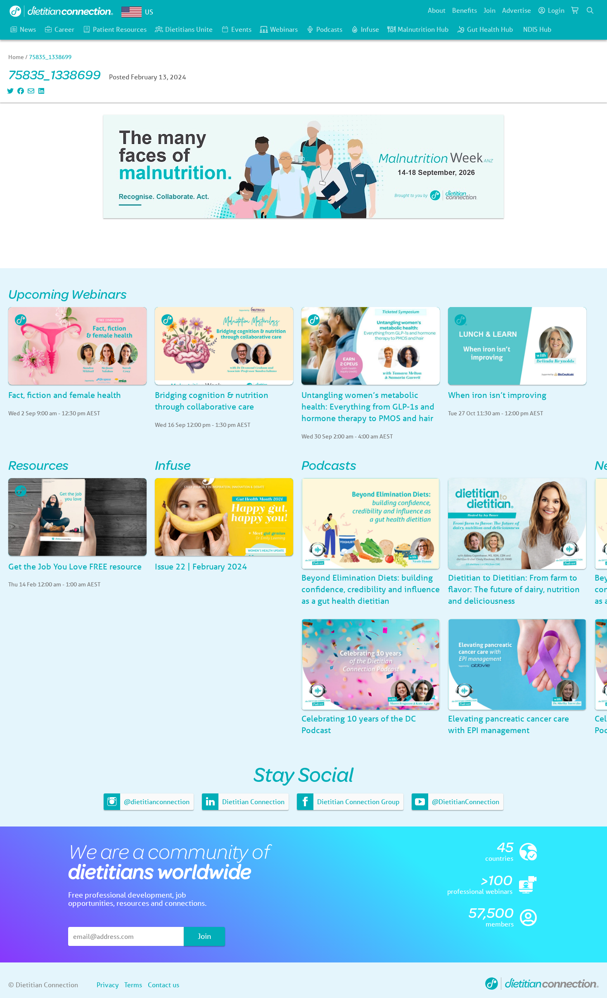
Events (241, 29)
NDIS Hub (537, 29)
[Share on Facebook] (19, 90)
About (437, 10)
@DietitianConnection (464, 801)
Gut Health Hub (490, 29)
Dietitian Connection (253, 801)
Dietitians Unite (189, 29)
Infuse (370, 29)
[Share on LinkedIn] (40, 90)
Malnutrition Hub (423, 29)
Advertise (516, 10)
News (28, 29)
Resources (38, 464)
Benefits (464, 10)
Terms (133, 984)
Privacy (108, 984)
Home (16, 57)
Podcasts (329, 29)
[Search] (590, 10)
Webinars (284, 29)
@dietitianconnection (156, 801)
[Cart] (575, 10)
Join (490, 10)
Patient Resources (120, 29)
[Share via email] (30, 90)
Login (556, 10)
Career (64, 29)
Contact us (163, 984)
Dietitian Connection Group (357, 801)
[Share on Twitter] (9, 90)
